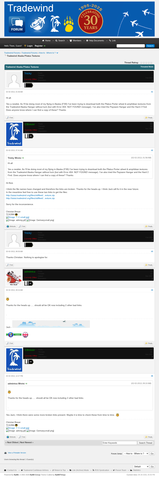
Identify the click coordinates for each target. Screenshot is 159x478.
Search (61, 40)
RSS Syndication (102, 470)
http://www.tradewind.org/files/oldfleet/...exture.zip (30, 195)
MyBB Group (35, 475)
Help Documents (96, 40)
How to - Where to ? (47, 53)
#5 (152, 376)
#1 (152, 92)
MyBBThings (60, 475)
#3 (152, 251)
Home (47, 40)
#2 (152, 150)
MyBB (16, 475)
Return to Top (60, 470)
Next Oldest (12, 442)
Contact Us (12, 470)
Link (114, 40)
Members (77, 40)
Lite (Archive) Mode (80, 470)
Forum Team (121, 470)
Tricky (28, 73)
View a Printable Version (17, 453)
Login (30, 46)
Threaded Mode (147, 67)
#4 (152, 290)
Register (39, 46)
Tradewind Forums (12, 53)
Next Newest (26, 442)
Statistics (137, 470)
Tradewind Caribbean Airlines (36, 470)
